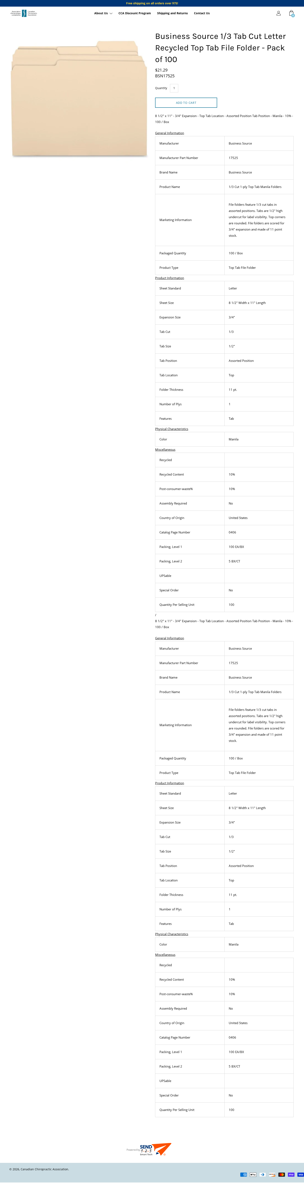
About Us (101, 13)
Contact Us (202, 13)
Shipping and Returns (172, 13)
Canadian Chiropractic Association (44, 1169)
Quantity (161, 88)
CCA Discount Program (134, 13)
